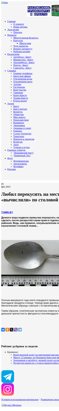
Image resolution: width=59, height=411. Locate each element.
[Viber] (16, 329)
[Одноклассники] (7, 329)
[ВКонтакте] (3, 329)
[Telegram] (20, 329)
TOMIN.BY (7, 212)
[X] (11, 329)
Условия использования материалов (19, 399)
